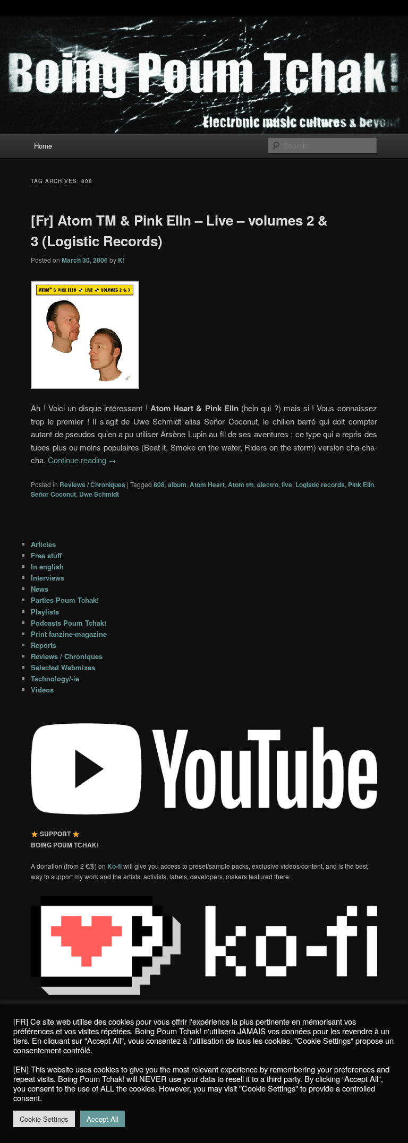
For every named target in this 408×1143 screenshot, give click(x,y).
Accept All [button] (102, 1119)
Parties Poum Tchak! (65, 600)
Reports (43, 645)
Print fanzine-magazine (69, 634)
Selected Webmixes (63, 667)
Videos (42, 690)
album (177, 484)
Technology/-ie (55, 678)
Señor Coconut (53, 494)
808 (159, 484)
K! (121, 260)
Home (43, 146)
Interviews (47, 578)
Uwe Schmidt (99, 494)
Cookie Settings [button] (44, 1119)
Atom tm (241, 484)
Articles (43, 544)
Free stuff (46, 555)
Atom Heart (207, 484)
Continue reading (82, 459)
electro (267, 484)
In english (47, 566)
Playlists (45, 612)
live (287, 484)
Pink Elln (361, 484)
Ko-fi (115, 866)
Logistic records (320, 484)
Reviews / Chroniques (92, 484)
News (39, 589)
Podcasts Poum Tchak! (68, 623)
